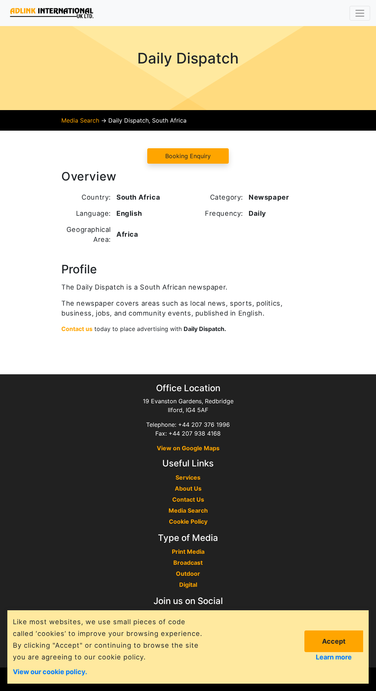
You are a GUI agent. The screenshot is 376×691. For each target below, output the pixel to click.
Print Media (188, 551)
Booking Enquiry (188, 156)
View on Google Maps (188, 448)
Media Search (80, 120)
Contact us (77, 328)
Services (188, 477)
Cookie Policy (188, 521)
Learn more (334, 657)
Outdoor (188, 573)
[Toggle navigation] (360, 13)
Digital (188, 584)
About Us (188, 488)
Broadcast (188, 562)
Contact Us (188, 499)
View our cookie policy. (50, 671)
